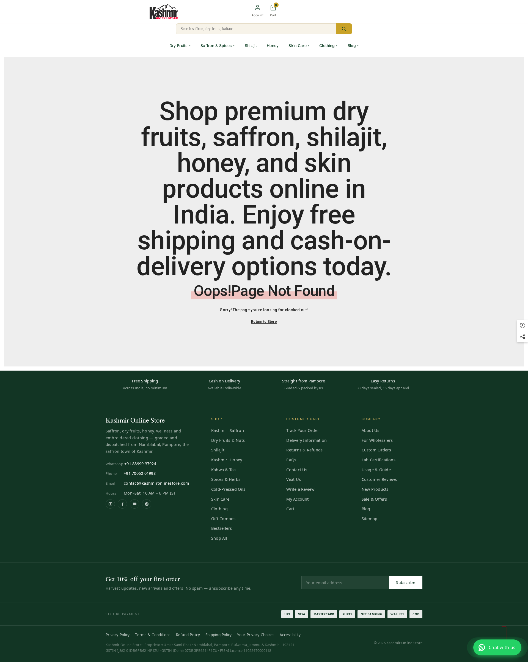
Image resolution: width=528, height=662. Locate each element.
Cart (290, 508)
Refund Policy (188, 634)
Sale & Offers (374, 499)
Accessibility (290, 634)
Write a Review (300, 489)
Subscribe (405, 582)
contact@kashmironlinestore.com (156, 483)
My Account (297, 499)
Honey (273, 45)
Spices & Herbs (225, 479)
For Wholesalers (377, 440)
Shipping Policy (218, 634)
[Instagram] (110, 504)
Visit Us (293, 479)
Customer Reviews (379, 479)
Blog (353, 45)
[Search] (344, 28)
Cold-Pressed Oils (228, 489)
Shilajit (251, 45)
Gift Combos (223, 518)
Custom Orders (376, 450)
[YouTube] (134, 504)
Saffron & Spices (217, 45)
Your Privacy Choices (255, 634)
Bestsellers (221, 528)
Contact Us (296, 469)
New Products (375, 489)
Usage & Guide (376, 469)
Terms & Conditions (152, 634)
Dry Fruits (180, 45)
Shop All (219, 538)
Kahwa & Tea (223, 469)
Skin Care (298, 45)
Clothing (328, 45)
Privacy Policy (118, 634)
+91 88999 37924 (140, 463)
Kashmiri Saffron (227, 430)
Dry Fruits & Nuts (228, 440)
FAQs (291, 459)
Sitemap (370, 518)
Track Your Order (302, 430)
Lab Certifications (378, 459)
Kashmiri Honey (226, 459)
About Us (371, 430)
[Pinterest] (146, 504)
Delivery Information (306, 440)
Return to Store (264, 322)
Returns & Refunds (304, 450)
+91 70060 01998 (140, 473)
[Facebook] (122, 504)
